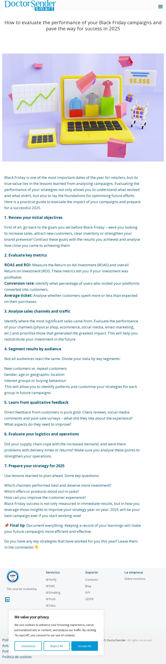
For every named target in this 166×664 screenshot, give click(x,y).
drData (51, 605)
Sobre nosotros (134, 578)
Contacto (91, 579)
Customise (28, 646)
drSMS (50, 586)
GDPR (89, 599)
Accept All (84, 646)
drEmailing (53, 592)
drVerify (51, 579)
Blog (88, 586)
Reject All (57, 646)
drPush (51, 599)
